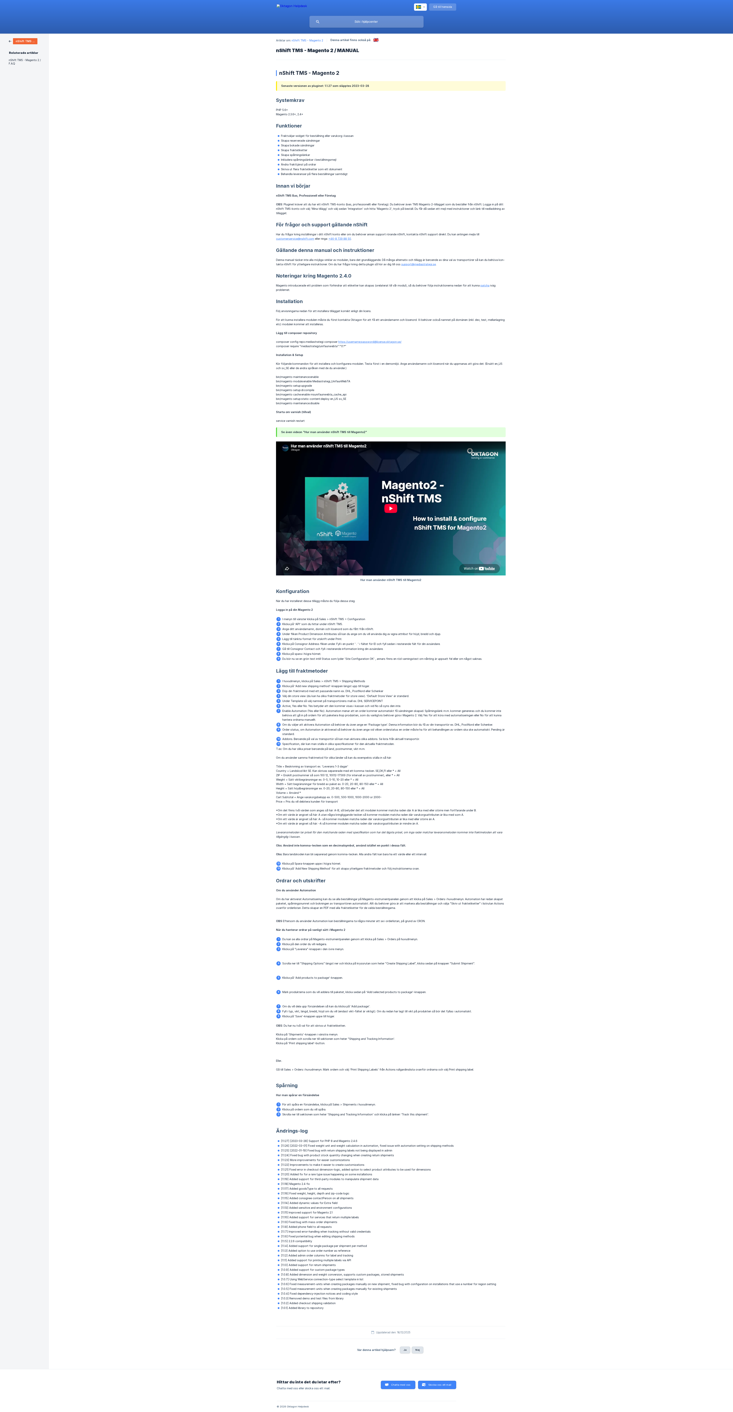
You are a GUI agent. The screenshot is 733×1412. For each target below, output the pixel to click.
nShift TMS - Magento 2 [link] (307, 40)
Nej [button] (417, 1349)
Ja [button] (405, 1349)
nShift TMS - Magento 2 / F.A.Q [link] (25, 62)
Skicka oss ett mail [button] (439, 1384)
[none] (292, 6)
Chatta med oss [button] (400, 1384)
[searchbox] (366, 22)
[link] (23, 41)
